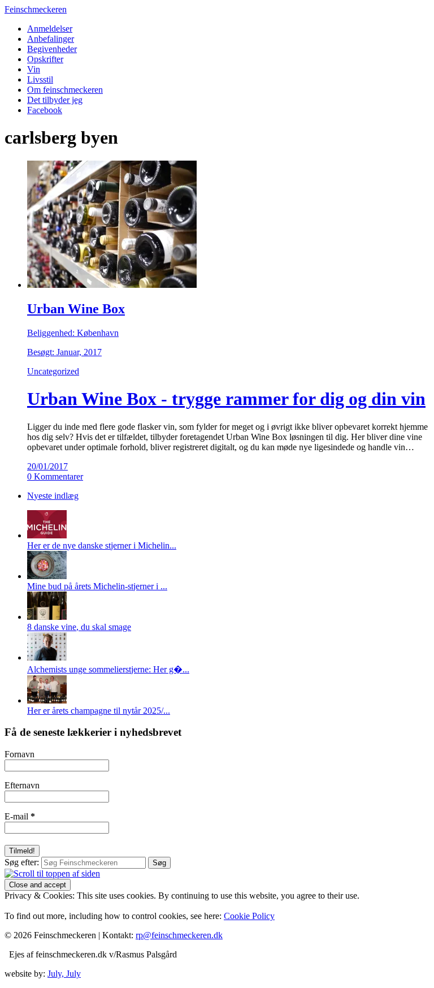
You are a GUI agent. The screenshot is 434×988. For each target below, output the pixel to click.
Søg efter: (22, 862)
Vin (33, 69)
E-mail (20, 816)
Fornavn (19, 754)
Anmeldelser (49, 28)
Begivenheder (52, 49)
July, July (64, 973)
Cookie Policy (249, 916)
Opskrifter (45, 59)
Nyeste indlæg (53, 496)
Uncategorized (53, 371)
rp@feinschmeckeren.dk (179, 935)
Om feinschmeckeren (65, 89)
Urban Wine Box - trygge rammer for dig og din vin (226, 399)
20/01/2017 (47, 466)
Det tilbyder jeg (55, 100)
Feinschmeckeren (36, 9)
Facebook (44, 110)
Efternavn (22, 785)
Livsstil (40, 79)
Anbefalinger (50, 39)
